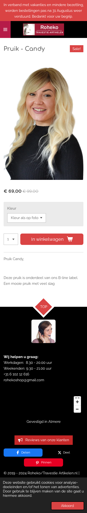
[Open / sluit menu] (5, 29)
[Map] (43, 404)
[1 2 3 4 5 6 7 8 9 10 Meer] (11, 239)
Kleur (11, 208)
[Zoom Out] (77, 409)
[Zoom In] (77, 401)
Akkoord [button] (67, 506)
